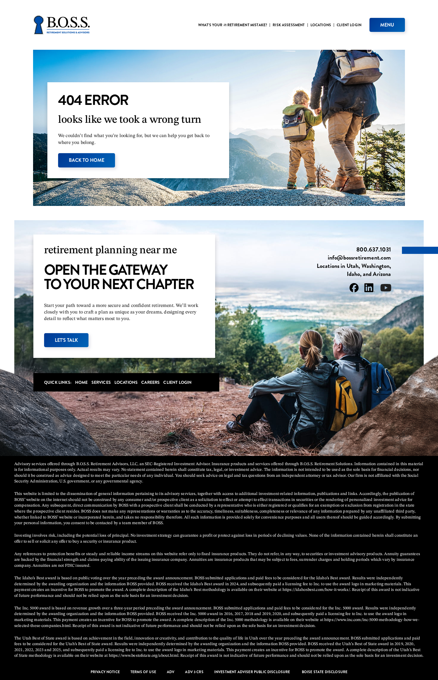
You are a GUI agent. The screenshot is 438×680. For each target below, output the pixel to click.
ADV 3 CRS (194, 672)
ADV (170, 672)
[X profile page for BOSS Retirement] (385, 289)
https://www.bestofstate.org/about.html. (144, 655)
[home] (61, 24)
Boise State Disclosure (325, 672)
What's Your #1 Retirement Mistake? (232, 25)
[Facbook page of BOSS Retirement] (354, 289)
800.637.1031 (373, 250)
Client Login (349, 25)
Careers (150, 382)
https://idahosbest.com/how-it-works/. (316, 590)
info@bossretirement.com (359, 258)
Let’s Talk (66, 340)
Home (81, 382)
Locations (320, 25)
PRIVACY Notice (105, 672)
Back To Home (86, 160)
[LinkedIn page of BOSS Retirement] (369, 288)
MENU (387, 24)
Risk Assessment (289, 25)
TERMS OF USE (143, 672)
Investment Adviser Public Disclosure (252, 672)
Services (101, 382)
